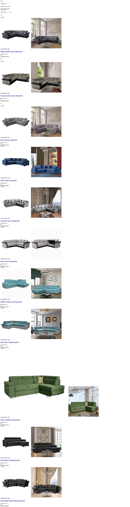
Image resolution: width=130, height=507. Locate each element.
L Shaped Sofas (4, 48)
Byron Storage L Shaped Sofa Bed (10, 460)
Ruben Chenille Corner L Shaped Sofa (11, 51)
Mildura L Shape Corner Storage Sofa (11, 301)
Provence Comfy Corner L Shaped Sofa (12, 95)
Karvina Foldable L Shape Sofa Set (10, 420)
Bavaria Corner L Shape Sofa (9, 140)
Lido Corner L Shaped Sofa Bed (10, 342)
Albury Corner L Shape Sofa (9, 180)
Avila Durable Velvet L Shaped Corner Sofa (13, 500)
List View (7, 8)
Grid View (3, 8)
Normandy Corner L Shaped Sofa (10, 221)
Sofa (9, 48)
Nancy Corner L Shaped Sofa (9, 261)
